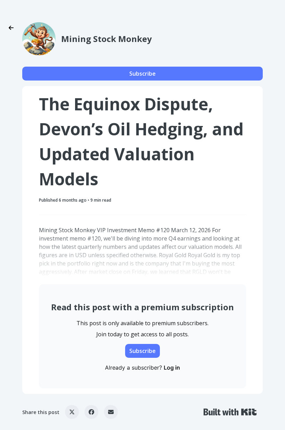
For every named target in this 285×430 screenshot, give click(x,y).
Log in (172, 367)
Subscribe (142, 73)
